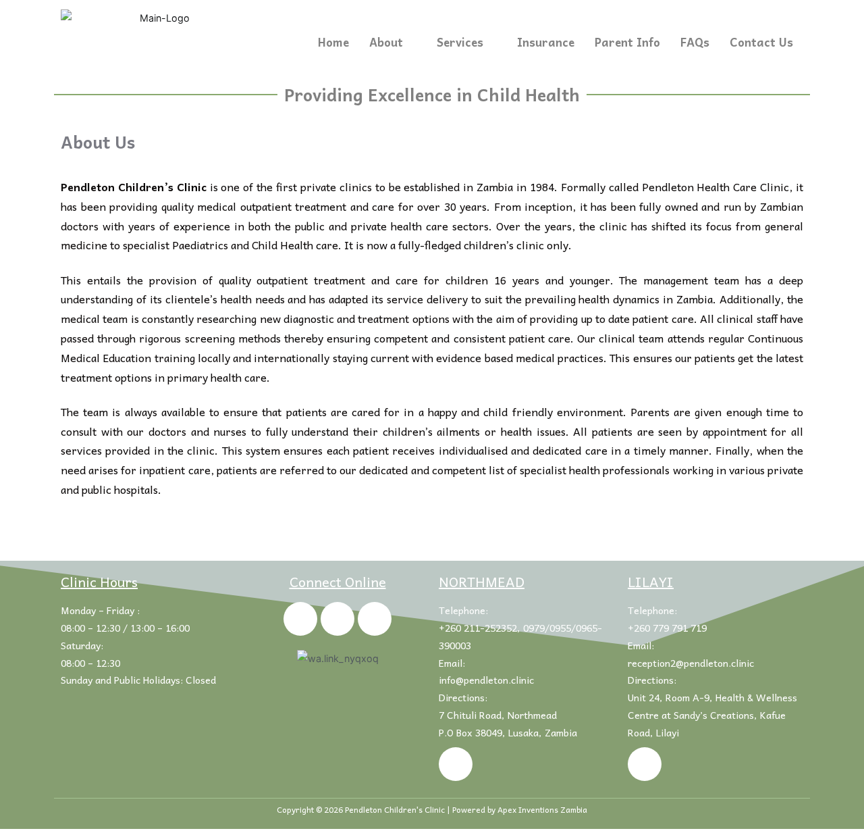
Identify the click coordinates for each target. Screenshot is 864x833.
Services (460, 41)
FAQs (694, 41)
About (386, 41)
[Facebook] (300, 619)
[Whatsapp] (375, 619)
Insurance (545, 41)
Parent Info (627, 41)
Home (333, 41)
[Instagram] (337, 619)
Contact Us (761, 41)
